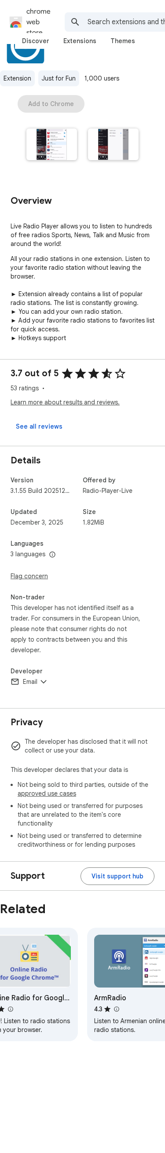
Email (30, 682)
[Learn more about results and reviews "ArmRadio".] (116, 1009)
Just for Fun (59, 78)
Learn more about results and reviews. (65, 402)
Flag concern (29, 576)
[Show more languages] (52, 555)
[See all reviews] (39, 426)
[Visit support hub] (117, 876)
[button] (52, 145)
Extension (17, 78)
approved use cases (47, 793)
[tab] (35, 41)
